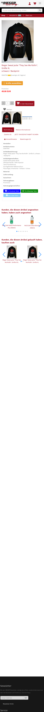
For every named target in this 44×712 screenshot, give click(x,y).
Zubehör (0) (7, 134)
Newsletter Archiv (8, 704)
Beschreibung (8, 130)
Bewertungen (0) (25, 139)
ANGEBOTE (15, 15)
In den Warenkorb (26, 104)
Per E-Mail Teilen (13, 195)
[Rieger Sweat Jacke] (21, 41)
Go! (26, 698)
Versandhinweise (11, 139)
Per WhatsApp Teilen (30, 191)
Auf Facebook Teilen (13, 191)
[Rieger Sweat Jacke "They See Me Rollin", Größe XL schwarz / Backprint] (7, 118)
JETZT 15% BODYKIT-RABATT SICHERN (26, 134)
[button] (16, 231)
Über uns (29, 15)
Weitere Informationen (23, 130)
